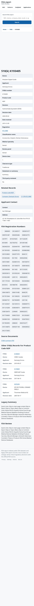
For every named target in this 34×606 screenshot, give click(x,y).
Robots (15, 459)
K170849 (17, 369)
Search (17, 22)
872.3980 (5, 131)
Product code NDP (8, 193)
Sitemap (9, 459)
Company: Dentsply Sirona (10, 196)
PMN (11, 29)
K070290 (17, 384)
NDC (3, 7)
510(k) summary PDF (7, 341)
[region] (17, 375)
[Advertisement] (17, 51)
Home (4, 29)
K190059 (17, 354)
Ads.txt (20, 459)
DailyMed (18, 7)
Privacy (4, 459)
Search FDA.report (8, 14)
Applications (27, 7)
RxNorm (10, 7)
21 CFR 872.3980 (26, 196)
